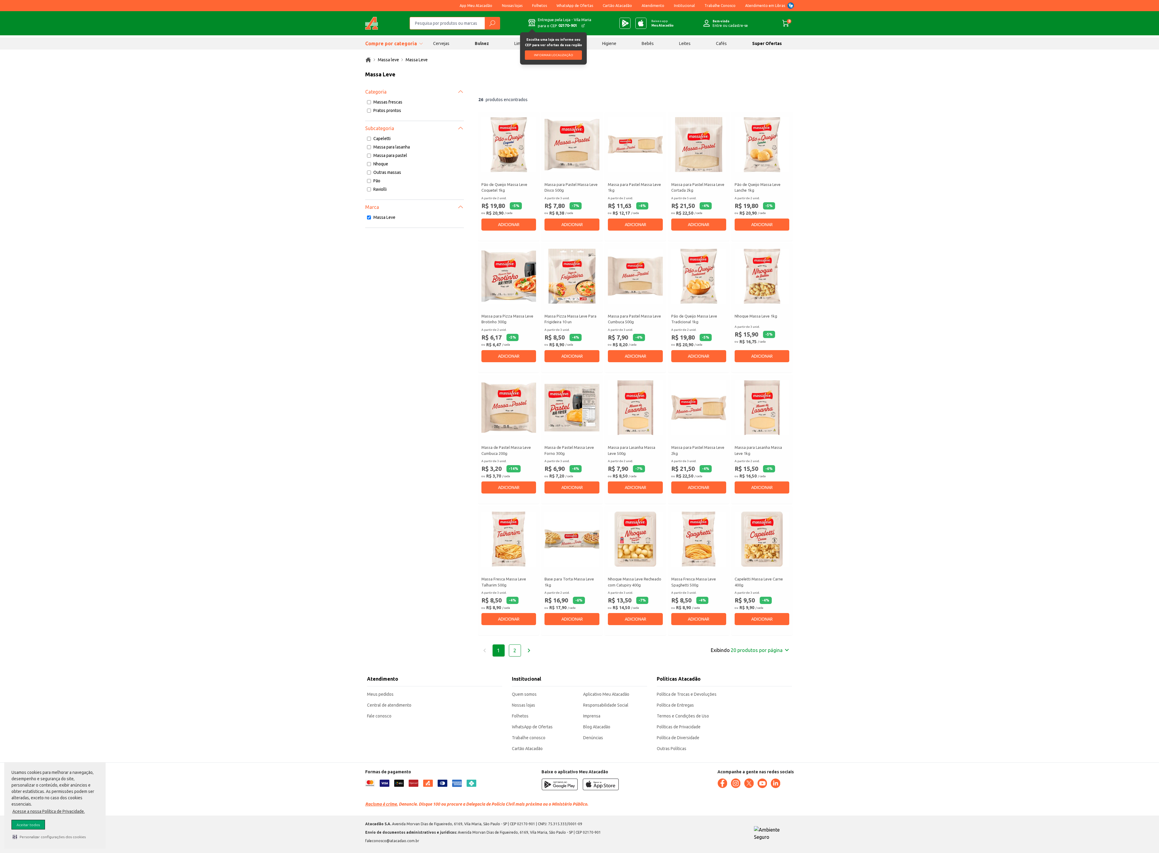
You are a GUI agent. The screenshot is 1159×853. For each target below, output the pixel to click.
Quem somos (524, 694)
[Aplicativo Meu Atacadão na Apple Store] (641, 23)
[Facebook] (722, 783)
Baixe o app (662, 23)
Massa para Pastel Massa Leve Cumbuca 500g (634, 319)
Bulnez (482, 43)
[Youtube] (762, 783)
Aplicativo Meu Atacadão (606, 694)
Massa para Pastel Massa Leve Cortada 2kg (697, 187)
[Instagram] (735, 783)
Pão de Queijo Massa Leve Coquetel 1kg (504, 187)
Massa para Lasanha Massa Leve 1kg (758, 450)
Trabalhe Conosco (720, 6)
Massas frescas (387, 102)
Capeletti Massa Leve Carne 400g (759, 582)
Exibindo (747, 650)
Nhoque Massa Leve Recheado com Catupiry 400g (634, 582)
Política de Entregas (675, 705)
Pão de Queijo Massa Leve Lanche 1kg (758, 187)
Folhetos (539, 6)
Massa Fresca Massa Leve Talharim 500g (503, 582)
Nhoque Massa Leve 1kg (756, 316)
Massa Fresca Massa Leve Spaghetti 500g (693, 582)
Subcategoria (379, 128)
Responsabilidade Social (605, 705)
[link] (368, 59)
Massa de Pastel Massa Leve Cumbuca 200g (506, 450)
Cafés (721, 43)
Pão (376, 180)
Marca (372, 207)
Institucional (684, 6)
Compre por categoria (391, 43)
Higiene (609, 43)
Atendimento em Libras (765, 6)
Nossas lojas (512, 6)
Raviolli (380, 189)
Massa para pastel (390, 155)
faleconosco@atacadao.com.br (392, 841)
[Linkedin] (775, 783)
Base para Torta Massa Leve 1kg (569, 582)
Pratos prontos (387, 110)
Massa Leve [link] (417, 59)
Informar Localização (553, 55)
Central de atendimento (389, 705)
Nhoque (380, 163)
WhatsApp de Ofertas (575, 6)
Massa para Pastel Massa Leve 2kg (697, 450)
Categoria (376, 91)
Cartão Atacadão (617, 6)
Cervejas (441, 43)
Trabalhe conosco (528, 737)
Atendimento (653, 6)
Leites (685, 43)
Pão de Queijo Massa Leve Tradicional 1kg (694, 319)
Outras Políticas (671, 748)
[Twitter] (749, 783)
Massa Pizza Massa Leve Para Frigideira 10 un (570, 319)
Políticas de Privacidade (679, 726)
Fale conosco (379, 716)
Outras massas (387, 172)
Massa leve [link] (388, 59)
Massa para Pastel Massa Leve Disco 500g (571, 187)
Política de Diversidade (678, 737)
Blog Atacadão (596, 726)
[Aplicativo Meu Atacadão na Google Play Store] (625, 23)
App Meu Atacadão (476, 6)
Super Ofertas (767, 43)
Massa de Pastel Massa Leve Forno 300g (569, 450)
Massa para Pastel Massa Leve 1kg (634, 187)
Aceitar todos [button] (28, 825)
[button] (49, 837)
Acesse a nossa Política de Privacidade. (48, 811)
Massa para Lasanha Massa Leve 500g (631, 450)
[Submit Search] (492, 23)
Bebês (648, 43)
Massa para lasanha (391, 147)
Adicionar (508, 224)
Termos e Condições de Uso (683, 716)
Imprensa (591, 716)
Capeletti (382, 138)
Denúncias (593, 737)
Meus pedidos (380, 694)
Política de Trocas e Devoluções (687, 694)
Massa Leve (384, 217)
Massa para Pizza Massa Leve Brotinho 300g (507, 319)
